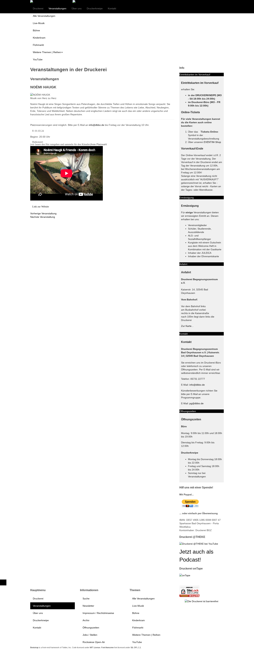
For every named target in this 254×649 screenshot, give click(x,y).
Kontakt (112, 8)
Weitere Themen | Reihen (47, 52)
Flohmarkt (38, 45)
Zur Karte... (187, 326)
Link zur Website (40, 206)
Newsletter (88, 605)
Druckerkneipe (95, 8)
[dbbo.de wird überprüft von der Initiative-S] (201, 601)
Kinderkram (39, 37)
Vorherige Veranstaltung (43, 213)
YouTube (38, 59)
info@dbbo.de (96, 125)
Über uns (77, 8)
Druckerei (38, 8)
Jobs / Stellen (90, 634)
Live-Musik (39, 23)
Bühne (36, 30)
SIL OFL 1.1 (136, 647)
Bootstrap (34, 647)
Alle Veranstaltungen (44, 16)
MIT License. (95, 647)
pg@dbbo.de (196, 403)
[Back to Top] (3, 582)
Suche (86, 598)
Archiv (86, 620)
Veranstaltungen (57, 8)
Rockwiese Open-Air (94, 642)
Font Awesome (107, 647)
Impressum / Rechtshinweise (98, 613)
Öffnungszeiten (91, 627)
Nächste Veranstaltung (42, 217)
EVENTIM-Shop (212, 142)
